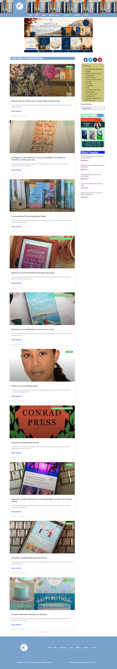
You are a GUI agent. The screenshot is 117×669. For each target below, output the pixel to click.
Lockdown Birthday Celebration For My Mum (29, 614)
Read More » (16, 111)
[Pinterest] (100, 60)
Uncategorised (90, 96)
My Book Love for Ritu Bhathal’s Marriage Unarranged (32, 273)
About (44, 15)
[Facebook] (86, 60)
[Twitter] (90, 60)
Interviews (88, 84)
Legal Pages (63, 647)
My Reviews (89, 86)
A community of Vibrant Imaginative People (28, 216)
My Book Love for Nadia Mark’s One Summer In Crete (32, 329)
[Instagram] (95, 60)
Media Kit (77, 15)
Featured (88, 81)
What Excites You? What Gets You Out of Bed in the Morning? (35, 101)
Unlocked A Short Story (93, 98)
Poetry (87, 88)
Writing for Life (90, 100)
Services (66, 15)
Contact (86, 15)
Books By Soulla (54, 15)
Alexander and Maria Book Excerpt (25, 443)
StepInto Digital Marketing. (87, 662)
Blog (37, 15)
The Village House (91, 94)
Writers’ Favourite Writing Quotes (24, 386)
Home (30, 15)
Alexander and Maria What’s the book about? (29, 558)
